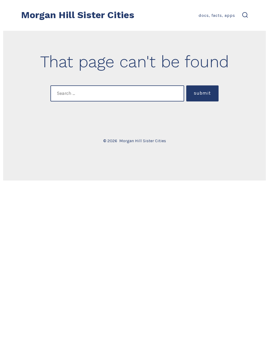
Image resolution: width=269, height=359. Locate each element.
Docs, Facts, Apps (217, 15)
